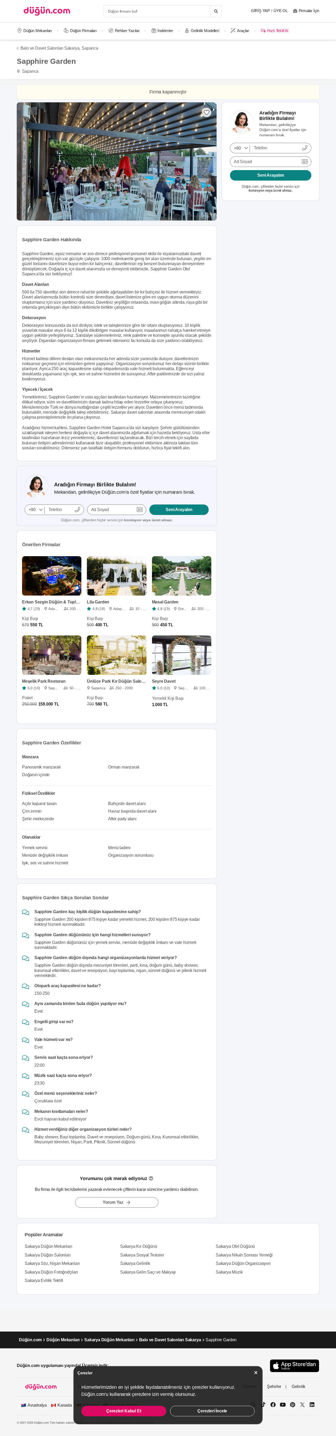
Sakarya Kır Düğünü (138, 1246)
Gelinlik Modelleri (205, 30)
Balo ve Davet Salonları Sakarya (170, 1340)
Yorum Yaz (113, 1202)
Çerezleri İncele (212, 1411)
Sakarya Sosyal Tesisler (142, 1255)
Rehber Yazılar (127, 30)
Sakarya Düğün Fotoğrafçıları (51, 1272)
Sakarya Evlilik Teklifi (44, 1280)
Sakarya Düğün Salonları (47, 1255)
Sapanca (90, 48)
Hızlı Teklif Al (277, 30)
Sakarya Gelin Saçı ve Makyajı (148, 1272)
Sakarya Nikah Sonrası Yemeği (244, 1255)
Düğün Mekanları (37, 30)
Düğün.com (30, 1340)
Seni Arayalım (179, 509)
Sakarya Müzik (229, 1272)
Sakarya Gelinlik (135, 1263)
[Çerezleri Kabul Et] (256, 1372)
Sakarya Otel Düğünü (235, 1246)
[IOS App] (294, 1365)
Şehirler (274, 1386)
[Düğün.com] (47, 11)
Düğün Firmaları (83, 30)
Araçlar (243, 30)
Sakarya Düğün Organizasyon (243, 1263)
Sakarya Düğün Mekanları (48, 1246)
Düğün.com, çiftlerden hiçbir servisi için (116, 520)
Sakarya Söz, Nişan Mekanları (52, 1263)
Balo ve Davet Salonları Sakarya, (50, 48)
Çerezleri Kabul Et (123, 1411)
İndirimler (165, 30)
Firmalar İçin (309, 10)
